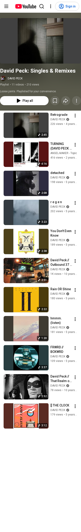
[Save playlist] (54, 100)
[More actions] (76, 100)
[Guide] (6, 6)
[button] (40, 41)
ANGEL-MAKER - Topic (63, 153)
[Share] (65, 100)
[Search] (41, 6)
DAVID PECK (15, 78)
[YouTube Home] (25, 6)
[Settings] (50, 6)
